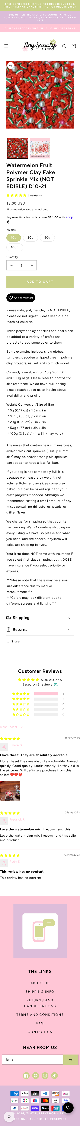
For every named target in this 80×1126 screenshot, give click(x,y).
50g (47, 237)
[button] (6, 46)
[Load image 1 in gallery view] (17, 148)
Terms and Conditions (40, 1015)
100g (15, 247)
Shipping (11, 209)
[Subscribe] (70, 1060)
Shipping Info (40, 992)
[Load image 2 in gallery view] (40, 148)
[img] (10, 739)
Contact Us (40, 1032)
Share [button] (15, 641)
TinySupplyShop (41, 1113)
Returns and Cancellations (40, 1003)
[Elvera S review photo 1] (10, 791)
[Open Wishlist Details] (68, 1107)
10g (13, 237)
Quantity (12, 257)
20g (30, 237)
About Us (40, 983)
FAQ (40, 1023)
